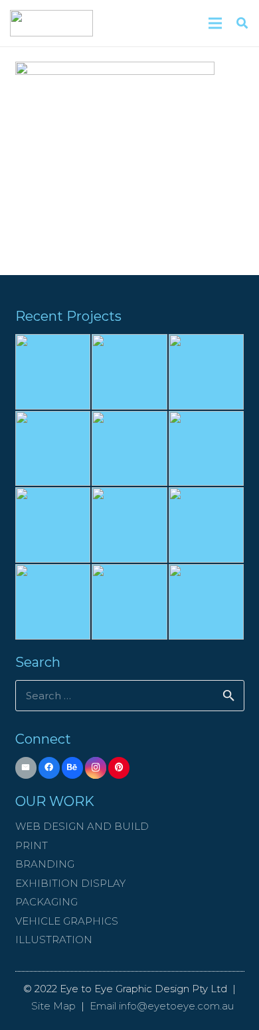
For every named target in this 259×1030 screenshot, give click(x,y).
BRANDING (44, 864)
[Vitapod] (206, 372)
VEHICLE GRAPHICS (66, 921)
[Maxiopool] (53, 372)
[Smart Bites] (129, 372)
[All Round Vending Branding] (53, 525)
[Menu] (215, 23)
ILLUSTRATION (53, 939)
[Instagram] (96, 768)
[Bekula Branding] (206, 525)
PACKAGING (46, 901)
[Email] (26, 768)
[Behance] (73, 768)
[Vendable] (206, 448)
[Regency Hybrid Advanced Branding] (129, 602)
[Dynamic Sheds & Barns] (129, 448)
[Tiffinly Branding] (129, 525)
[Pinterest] (119, 768)
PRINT (31, 845)
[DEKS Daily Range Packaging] (206, 602)
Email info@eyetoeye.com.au (162, 1006)
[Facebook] (49, 768)
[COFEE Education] (53, 448)
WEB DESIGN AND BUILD (82, 826)
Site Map (53, 1006)
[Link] (51, 23)
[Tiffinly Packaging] (53, 602)
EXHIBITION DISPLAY (70, 883)
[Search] (242, 23)
